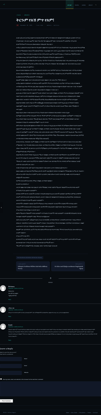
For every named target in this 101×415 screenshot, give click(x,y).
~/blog (18, 15)
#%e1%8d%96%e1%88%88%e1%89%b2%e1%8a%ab (29, 257)
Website (26, 372)
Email (26, 365)
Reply (9, 299)
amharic (27, 15)
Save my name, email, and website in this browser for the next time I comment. (23, 379)
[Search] (96, 4)
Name (26, 358)
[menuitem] (69, 4)
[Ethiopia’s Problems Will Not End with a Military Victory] (1, 207)
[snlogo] (4, 4)
